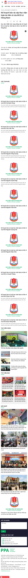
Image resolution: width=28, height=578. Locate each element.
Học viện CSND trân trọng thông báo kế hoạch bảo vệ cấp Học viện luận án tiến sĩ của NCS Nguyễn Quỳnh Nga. (13, 184)
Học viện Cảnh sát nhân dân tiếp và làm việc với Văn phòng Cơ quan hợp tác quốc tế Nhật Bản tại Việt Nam (7, 401)
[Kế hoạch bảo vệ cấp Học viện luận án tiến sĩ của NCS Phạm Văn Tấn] (14, 285)
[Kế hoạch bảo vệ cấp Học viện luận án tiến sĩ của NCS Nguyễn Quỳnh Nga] (14, 170)
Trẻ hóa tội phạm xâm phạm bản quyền (12, 348)
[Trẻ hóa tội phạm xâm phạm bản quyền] (14, 339)
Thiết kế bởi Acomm (5, 571)
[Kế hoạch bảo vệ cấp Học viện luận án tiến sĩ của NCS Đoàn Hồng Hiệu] (14, 311)
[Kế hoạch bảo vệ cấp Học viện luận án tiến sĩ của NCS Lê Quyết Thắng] (14, 263)
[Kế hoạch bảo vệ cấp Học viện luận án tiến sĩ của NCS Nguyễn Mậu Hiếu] (14, 241)
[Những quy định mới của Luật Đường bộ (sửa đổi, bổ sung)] (14, 439)
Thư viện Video (6, 328)
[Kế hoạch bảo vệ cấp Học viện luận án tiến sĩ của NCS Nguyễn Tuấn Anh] (14, 196)
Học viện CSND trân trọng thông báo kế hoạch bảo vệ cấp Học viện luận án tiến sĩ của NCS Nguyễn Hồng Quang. (13, 157)
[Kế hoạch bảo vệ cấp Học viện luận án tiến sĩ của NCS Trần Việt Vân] (14, 117)
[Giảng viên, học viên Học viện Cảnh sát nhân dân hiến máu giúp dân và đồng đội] (20, 380)
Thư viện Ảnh (5, 373)
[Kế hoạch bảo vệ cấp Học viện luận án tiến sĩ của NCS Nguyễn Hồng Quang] (14, 143)
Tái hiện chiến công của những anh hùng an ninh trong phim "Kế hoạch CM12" (18, 368)
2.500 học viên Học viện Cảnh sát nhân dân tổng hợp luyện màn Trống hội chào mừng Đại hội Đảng (7, 388)
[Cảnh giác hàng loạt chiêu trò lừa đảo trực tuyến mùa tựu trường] (5, 354)
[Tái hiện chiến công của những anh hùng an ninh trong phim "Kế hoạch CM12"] (5, 368)
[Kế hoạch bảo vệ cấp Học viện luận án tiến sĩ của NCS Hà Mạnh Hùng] (14, 92)
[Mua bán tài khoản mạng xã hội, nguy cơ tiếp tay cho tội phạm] (5, 361)
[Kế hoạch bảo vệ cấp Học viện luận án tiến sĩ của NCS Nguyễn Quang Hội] (14, 219)
